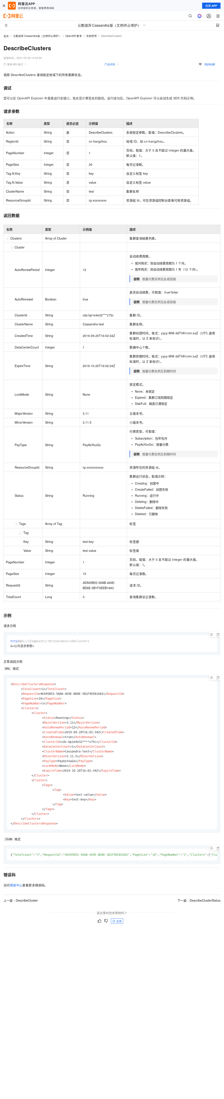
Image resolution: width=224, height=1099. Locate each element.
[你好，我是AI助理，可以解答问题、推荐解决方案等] (199, 16)
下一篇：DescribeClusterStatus (198, 900)
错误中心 (16, 885)
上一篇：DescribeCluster (21, 900)
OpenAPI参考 (73, 36)
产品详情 (110, 64)
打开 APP (211, 6)
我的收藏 (209, 64)
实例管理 (91, 36)
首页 (6, 36)
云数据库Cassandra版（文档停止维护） (37, 36)
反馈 (119, 921)
